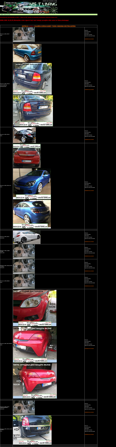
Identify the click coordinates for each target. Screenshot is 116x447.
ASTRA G (25, 26)
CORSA (43, 26)
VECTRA (67, 26)
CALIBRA (37, 26)
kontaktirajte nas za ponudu (89, 89)
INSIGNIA (60, 26)
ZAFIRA (73, 26)
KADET (49, 26)
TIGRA (54, 26)
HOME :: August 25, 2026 (5, 14)
